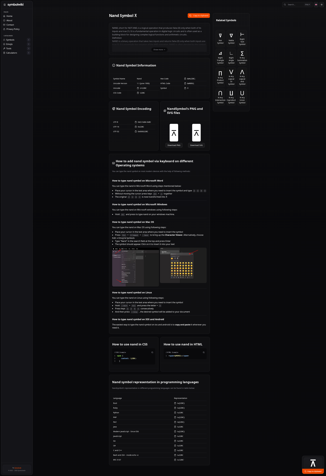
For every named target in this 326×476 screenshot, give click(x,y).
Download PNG (174, 145)
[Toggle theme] (321, 4)
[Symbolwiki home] (15, 5)
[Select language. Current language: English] (316, 4)
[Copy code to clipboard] (152, 352)
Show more (158, 49)
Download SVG (196, 145)
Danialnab (18, 468)
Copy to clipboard (200, 15)
